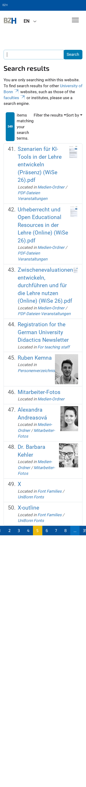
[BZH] (10, 20)
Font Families (50, 491)
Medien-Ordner (51, 187)
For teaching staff (54, 347)
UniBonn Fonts (31, 497)
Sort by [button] (72, 115)
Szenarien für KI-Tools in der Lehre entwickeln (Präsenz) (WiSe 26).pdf (40, 164)
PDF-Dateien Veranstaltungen (44, 313)
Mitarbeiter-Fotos (39, 392)
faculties (11, 97)
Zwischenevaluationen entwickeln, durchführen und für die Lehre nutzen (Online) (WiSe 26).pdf (45, 285)
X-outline (28, 508)
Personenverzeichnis (36, 370)
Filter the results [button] (48, 115)
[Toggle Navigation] (75, 20)
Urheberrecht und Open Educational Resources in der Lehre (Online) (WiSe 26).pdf (43, 225)
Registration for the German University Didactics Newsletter (43, 332)
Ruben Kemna (35, 358)
